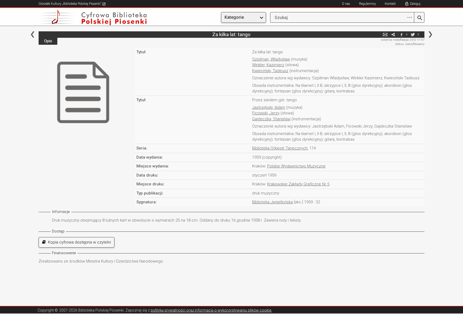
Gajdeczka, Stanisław (271, 119)
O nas (346, 4)
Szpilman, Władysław (271, 59)
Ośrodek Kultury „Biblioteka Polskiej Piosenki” (70, 4)
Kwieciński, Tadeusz (270, 70)
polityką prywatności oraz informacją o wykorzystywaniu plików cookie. (211, 310)
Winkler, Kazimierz (268, 64)
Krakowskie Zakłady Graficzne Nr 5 (298, 184)
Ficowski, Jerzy (265, 113)
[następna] (430, 34)
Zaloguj (415, 4)
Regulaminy (367, 4)
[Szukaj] (419, 18)
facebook (401, 34)
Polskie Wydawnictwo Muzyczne (296, 166)
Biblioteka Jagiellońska (272, 202)
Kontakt (390, 4)
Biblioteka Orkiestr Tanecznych (280, 148)
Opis (48, 41)
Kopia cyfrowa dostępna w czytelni (78, 242)
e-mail (385, 34)
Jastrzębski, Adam (268, 107)
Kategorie (234, 17)
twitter (413, 34)
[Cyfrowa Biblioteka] (96, 17)
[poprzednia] (32, 34)
